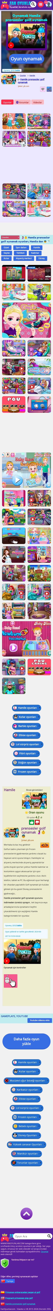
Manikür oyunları (27, 1153)
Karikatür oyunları (27, 1089)
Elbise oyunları (27, 735)
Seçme (7, 253)
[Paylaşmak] (49, 89)
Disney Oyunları (27, 1135)
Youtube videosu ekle (40, 1020)
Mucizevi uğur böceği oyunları (27, 1080)
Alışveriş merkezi (24, 258)
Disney (41, 258)
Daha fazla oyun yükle (26, 1041)
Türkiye (9, 1281)
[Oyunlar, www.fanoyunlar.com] (17, 5)
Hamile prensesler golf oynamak (20, 1303)
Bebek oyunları (27, 1126)
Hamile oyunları (27, 707)
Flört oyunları (27, 753)
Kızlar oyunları (27, 717)
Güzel (6, 247)
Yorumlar (23, 102)
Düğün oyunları (27, 762)
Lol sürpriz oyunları (27, 744)
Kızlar (6, 258)
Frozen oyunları (27, 771)
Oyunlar (7, 102)
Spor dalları (21, 247)
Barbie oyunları (27, 726)
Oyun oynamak (26, 59)
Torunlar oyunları (27, 1162)
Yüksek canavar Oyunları (27, 1144)
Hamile (36, 247)
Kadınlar (35, 253)
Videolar (37, 102)
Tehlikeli (20, 253)
